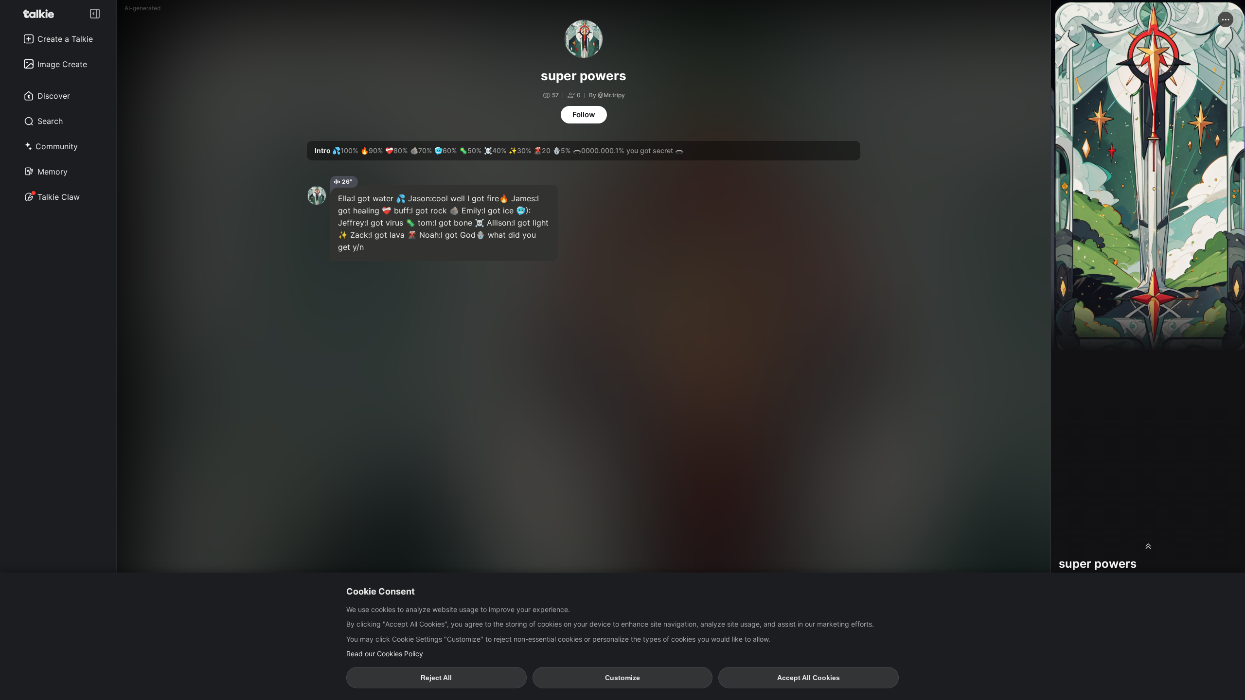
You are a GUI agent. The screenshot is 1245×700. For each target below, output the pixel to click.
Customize (622, 678)
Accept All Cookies (808, 678)
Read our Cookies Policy (384, 653)
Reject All (436, 678)
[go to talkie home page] (41, 13)
